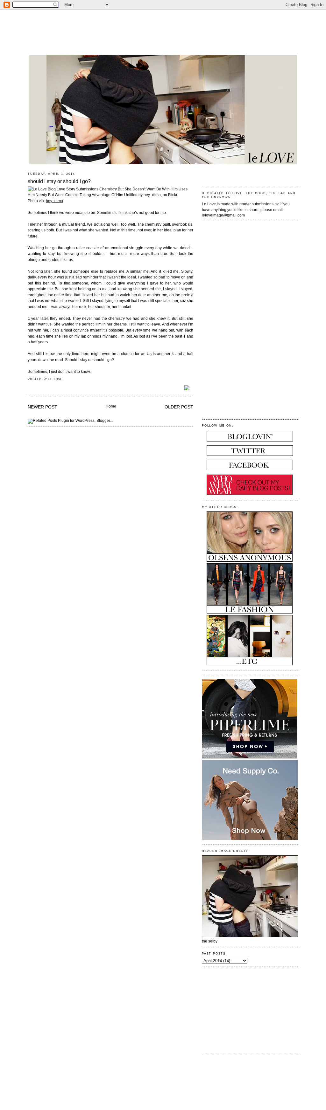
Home (111, 406)
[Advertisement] (163, 28)
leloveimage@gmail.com (223, 215)
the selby (209, 941)
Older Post (179, 406)
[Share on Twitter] (188, 388)
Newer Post (42, 406)
